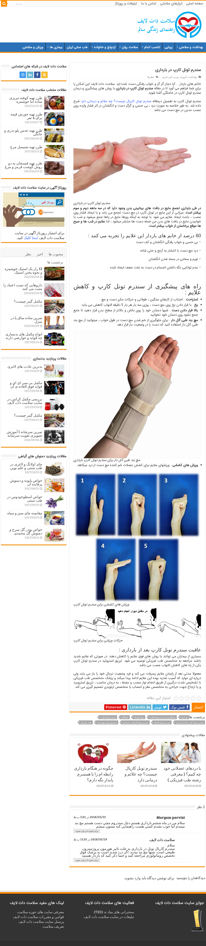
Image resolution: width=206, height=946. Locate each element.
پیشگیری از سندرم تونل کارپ (162, 717)
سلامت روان (130, 47)
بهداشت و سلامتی (191, 47)
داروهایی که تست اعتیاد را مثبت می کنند (22, 286)
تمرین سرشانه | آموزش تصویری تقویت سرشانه (24, 433)
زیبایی (169, 47)
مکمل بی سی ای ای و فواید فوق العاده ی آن (26, 384)
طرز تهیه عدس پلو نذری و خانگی (23, 132)
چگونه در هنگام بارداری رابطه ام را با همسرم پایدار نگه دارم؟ (93, 774)
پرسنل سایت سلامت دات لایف (41, 921)
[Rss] (44, 75)
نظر (28, 254)
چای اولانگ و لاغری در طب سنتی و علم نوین (26, 466)
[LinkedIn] (30, 75)
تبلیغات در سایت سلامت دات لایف (109, 916)
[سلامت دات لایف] (170, 24)
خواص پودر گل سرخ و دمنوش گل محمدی (25, 531)
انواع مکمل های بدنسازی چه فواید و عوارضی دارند (23, 336)
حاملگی (124, 717)
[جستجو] (4, 4)
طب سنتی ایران (77, 47)
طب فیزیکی (85, 722)
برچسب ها (55, 262)
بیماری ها (56, 47)
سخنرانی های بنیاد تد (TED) (114, 911)
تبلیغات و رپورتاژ (126, 3)
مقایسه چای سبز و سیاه (24, 512)
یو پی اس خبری (170, 77)
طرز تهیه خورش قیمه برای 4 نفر (26, 116)
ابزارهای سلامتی (171, 3)
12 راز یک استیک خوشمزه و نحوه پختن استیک (23, 270)
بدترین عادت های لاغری (24, 366)
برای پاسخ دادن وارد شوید (86, 830)
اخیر (40, 254)
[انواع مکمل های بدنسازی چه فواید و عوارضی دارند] (54, 339)
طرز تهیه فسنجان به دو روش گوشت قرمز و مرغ (23, 165)
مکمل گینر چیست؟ (28, 301)
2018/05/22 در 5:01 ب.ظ (89, 817)
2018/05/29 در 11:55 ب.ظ (90, 839)
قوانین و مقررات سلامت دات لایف (38, 916)
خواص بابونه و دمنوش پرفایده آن (26, 482)
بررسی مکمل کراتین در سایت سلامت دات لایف (24, 400)
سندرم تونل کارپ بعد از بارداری (190, 722)
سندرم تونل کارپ (108, 717)
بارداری (184, 717)
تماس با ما (148, 3)
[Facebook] (37, 75)
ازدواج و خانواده (104, 47)
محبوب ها (56, 254)
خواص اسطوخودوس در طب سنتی (24, 498)
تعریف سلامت (53, 926)
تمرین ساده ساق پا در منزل (26, 319)
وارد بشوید (133, 877)
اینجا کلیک (31, 237)
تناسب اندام (152, 47)
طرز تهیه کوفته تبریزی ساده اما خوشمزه (25, 99)
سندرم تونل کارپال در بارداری (135, 722)
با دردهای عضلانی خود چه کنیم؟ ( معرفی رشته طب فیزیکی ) (182, 774)
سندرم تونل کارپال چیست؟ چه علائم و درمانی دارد (116, 101)
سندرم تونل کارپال (162, 722)
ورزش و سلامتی (33, 47)
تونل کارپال (139, 717)
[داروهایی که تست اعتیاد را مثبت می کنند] (54, 290)
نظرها (150, 77)
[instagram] (23, 75)
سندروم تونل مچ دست (107, 722)
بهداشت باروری (188, 77)
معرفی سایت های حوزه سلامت (40, 911)
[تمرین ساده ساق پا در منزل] (54, 323)
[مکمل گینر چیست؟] (54, 306)
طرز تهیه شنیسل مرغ (26, 146)
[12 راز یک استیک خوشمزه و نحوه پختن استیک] (54, 273)
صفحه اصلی (194, 3)
